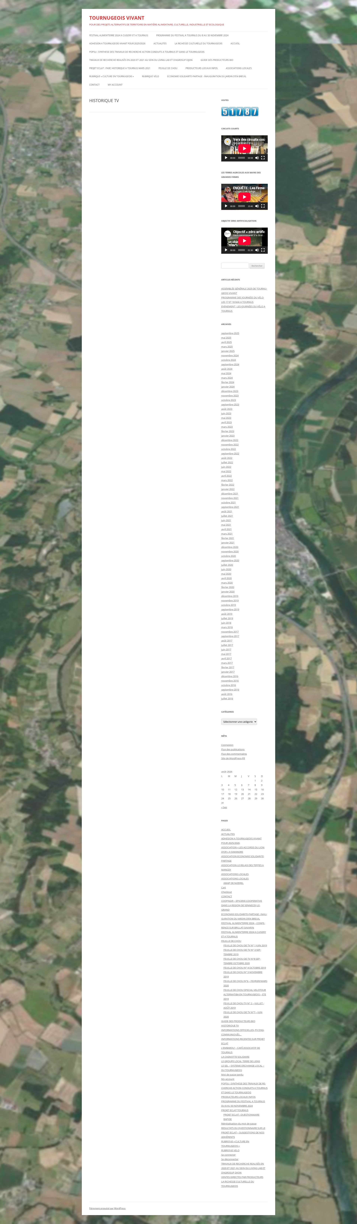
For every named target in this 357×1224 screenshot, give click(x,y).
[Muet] (257, 158)
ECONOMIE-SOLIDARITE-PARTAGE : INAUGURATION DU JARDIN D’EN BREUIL (206, 76)
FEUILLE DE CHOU (168, 68)
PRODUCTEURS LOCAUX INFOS (202, 68)
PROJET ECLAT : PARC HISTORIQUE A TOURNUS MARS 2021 (119, 68)
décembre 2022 (229, 440)
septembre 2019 (230, 609)
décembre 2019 (229, 596)
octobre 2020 (228, 556)
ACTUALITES (160, 43)
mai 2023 (226, 418)
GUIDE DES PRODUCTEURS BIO (217, 60)
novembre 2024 (230, 355)
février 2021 (227, 538)
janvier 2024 (227, 386)
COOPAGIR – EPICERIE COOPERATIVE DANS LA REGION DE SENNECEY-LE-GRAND (241, 905)
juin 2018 (226, 622)
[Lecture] (226, 158)
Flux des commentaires (234, 753)
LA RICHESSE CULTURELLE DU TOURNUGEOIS (198, 43)
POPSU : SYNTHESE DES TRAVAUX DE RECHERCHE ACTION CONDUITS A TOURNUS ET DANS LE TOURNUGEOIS (147, 51)
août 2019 (226, 614)
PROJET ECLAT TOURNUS (234, 1110)
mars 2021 (227, 533)
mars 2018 (227, 627)
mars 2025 (227, 346)
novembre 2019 (230, 600)
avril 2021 (226, 529)
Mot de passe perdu (232, 1074)
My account (115, 84)
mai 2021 (226, 524)
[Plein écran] (263, 158)
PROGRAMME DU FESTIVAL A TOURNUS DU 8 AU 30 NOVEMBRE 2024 (192, 35)
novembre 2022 (230, 444)
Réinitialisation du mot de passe (238, 1123)
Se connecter (228, 1154)
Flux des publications (233, 749)
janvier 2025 (227, 351)
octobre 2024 (228, 360)
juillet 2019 (227, 618)
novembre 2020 (230, 551)
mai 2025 (226, 337)
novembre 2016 (230, 680)
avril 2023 (226, 422)
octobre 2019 (228, 605)
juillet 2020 (227, 565)
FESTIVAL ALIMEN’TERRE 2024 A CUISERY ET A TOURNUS (118, 35)
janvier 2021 (227, 542)
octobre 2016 (228, 685)
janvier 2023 (227, 435)
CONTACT (94, 84)
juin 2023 (226, 413)
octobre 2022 (228, 449)
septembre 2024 (230, 364)
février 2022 (227, 484)
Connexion (227, 745)
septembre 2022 (230, 453)
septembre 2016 (230, 689)
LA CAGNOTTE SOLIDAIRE (235, 1056)
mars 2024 (227, 377)
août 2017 (226, 640)
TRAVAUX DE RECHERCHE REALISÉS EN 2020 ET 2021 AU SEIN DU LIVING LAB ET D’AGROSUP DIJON (140, 60)
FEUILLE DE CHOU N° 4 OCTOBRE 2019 (244, 967)
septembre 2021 (230, 507)
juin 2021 (226, 520)
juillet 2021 (227, 516)
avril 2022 (226, 475)
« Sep (224, 807)
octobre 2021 (228, 502)
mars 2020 (227, 582)
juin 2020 (226, 569)
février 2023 (227, 431)
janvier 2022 (227, 489)
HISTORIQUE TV (230, 1025)
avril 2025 (226, 342)
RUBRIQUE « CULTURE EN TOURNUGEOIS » (111, 76)
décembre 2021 (229, 493)
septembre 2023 (230, 404)
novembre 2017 (230, 631)
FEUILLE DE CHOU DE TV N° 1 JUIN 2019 (245, 945)
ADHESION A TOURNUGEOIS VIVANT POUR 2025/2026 (117, 43)
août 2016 (226, 694)
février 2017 (227, 667)
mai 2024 (226, 373)
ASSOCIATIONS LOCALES (239, 68)
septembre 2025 (230, 333)
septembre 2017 (230, 636)
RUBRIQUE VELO (150, 76)
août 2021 (226, 511)
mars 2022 (227, 480)
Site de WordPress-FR (233, 758)
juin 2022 (226, 467)
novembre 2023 (230, 395)
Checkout (226, 892)
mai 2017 (226, 654)
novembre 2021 (230, 498)
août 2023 (226, 409)
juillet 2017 (227, 645)
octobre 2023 (228, 400)
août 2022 (226, 458)
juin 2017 (226, 649)
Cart (223, 887)
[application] (244, 148)
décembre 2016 (229, 676)
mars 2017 (227, 663)
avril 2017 (226, 658)
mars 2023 (227, 426)
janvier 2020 (227, 591)
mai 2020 (226, 573)
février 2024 (227, 382)
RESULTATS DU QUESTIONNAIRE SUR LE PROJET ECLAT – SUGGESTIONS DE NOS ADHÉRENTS (243, 1132)
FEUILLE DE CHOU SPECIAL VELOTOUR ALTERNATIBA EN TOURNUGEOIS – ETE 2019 (244, 994)
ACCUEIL (235, 43)
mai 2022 (226, 471)
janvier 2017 (227, 671)
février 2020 (227, 587)
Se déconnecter (229, 1159)
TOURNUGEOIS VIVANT (116, 17)
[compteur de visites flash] (239, 115)
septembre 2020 (230, 560)
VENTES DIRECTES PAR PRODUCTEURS (242, 1177)
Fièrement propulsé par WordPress (107, 1208)
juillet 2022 (227, 462)
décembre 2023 (229, 391)
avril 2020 (226, 578)
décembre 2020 (229, 547)
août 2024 (226, 369)
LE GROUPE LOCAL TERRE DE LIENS (240, 1061)
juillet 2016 (227, 698)
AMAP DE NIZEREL (233, 883)
